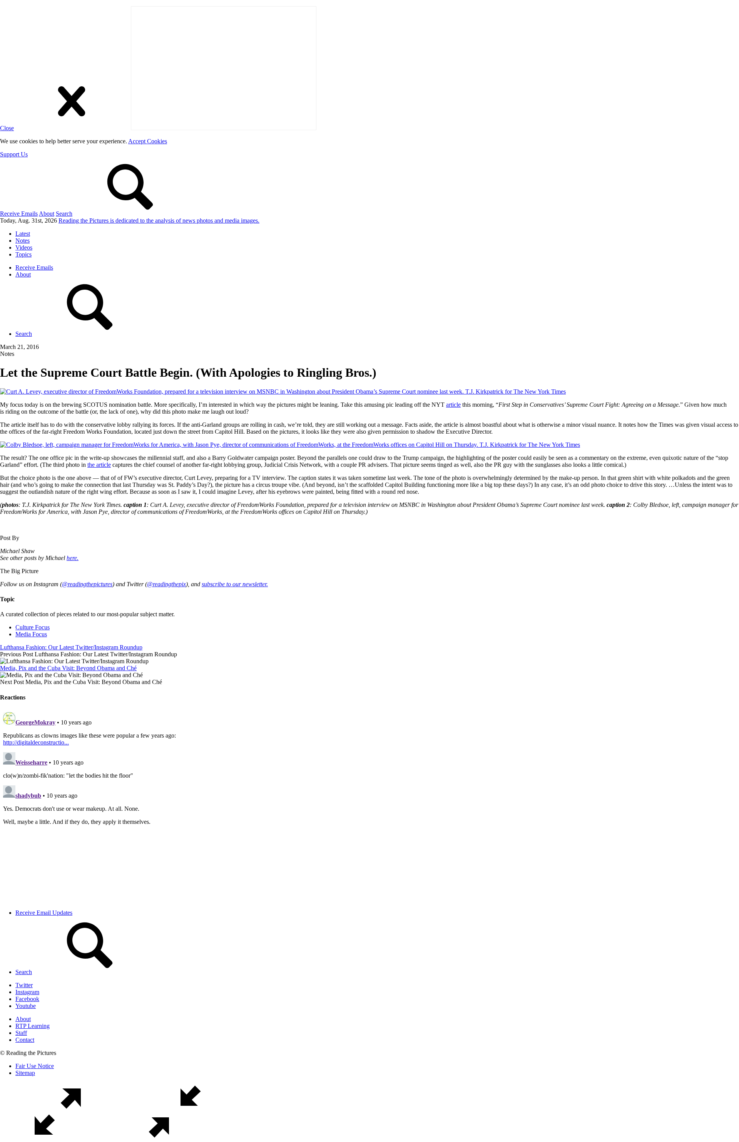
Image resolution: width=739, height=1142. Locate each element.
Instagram (27, 992)
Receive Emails (19, 213)
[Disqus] (369, 805)
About (46, 213)
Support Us (14, 154)
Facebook (27, 999)
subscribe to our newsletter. (235, 584)
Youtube (25, 1006)
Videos (23, 247)
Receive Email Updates (43, 912)
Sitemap (25, 1073)
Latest (22, 233)
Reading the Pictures (159, 220)
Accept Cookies (147, 141)
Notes (22, 240)
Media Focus (31, 634)
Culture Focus (32, 627)
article (453, 404)
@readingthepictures (87, 584)
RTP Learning (32, 1026)
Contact (24, 1039)
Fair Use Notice (34, 1066)
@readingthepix (166, 584)
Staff (21, 1033)
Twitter (24, 985)
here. (73, 558)
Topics (23, 254)
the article (99, 464)
